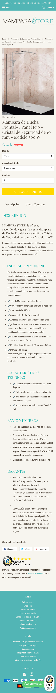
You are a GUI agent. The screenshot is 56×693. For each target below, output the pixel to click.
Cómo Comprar (35, 204)
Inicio (4, 39)
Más (8, 7)
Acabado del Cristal (11, 163)
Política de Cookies (28, 609)
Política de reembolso (28, 628)
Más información (35, 573)
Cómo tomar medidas (28, 656)
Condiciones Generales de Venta (28, 617)
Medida (5, 151)
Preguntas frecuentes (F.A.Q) (28, 653)
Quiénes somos (28, 602)
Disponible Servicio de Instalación (28, 660)
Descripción (12, 204)
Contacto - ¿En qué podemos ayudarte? (28, 642)
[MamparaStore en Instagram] (31, 675)
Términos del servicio (28, 624)
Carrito (50, 7)
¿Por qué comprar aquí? (28, 645)
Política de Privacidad (28, 613)
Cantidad (6, 175)
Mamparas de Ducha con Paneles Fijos (25, 39)
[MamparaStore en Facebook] (24, 675)
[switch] (49, 688)
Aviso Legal (28, 606)
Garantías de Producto (28, 620)
